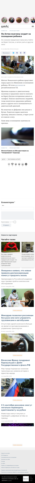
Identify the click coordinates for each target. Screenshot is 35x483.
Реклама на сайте (5, 459)
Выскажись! (6, 53)
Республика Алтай (14, 159)
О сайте (3, 463)
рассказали (19, 85)
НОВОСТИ (4, 30)
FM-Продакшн (4, 455)
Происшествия (15, 30)
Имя (3, 205)
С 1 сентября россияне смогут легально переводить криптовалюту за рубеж (16, 407)
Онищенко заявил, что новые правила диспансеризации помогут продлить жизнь (16, 273)
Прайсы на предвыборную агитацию (10, 465)
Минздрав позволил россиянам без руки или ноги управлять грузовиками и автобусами (17, 317)
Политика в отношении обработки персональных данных (14, 472)
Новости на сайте (5, 453)
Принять (25, 478)
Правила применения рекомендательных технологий (14, 470)
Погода (3, 461)
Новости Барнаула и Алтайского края (10, 467)
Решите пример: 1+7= (7, 222)
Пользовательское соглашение (8, 457)
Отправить (6, 225)
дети (3, 159)
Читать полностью (17, 310)
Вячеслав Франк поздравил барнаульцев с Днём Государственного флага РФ (15, 362)
